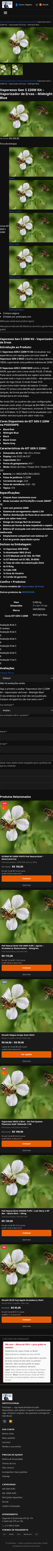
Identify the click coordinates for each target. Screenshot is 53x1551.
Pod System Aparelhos (19, 1127)
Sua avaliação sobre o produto (14, 715)
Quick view (27, 885)
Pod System (6, 1127)
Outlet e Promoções (11, 1506)
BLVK (9, 1303)
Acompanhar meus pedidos (14, 1472)
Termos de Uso (9, 1463)
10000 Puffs (20, 862)
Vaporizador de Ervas (32, 586)
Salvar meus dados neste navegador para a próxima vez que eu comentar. (25, 764)
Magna (4, 1038)
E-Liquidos (11, 1038)
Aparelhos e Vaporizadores (18, 22)
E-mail (3, 744)
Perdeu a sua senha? (11, 1446)
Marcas (29, 862)
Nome (3, 731)
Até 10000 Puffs (9, 1493)
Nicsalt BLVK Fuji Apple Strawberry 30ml (22, 1300)
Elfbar (35, 862)
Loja (6, 22)
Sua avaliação (7, 705)
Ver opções (26, 1054)
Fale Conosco (8, 1467)
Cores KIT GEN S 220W (4, 229)
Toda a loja (26, 1038)
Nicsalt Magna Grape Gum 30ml (18, 1035)
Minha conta (8, 1433)
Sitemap (6, 1476)
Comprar (26, 878)
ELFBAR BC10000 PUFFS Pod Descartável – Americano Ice (23, 857)
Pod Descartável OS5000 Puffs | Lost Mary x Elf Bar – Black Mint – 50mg (25, 1212)
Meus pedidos (8, 1438)
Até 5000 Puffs (21, 951)
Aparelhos (33, 22)
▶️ (10, 1421)
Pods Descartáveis (9, 862)
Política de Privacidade (12, 1459)
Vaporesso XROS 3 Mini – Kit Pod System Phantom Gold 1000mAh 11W (22, 1123)
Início (2, 22)
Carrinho (6, 1442)
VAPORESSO (28, 592)
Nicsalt (18, 1038)
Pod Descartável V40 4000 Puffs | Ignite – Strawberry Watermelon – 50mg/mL (23, 947)
